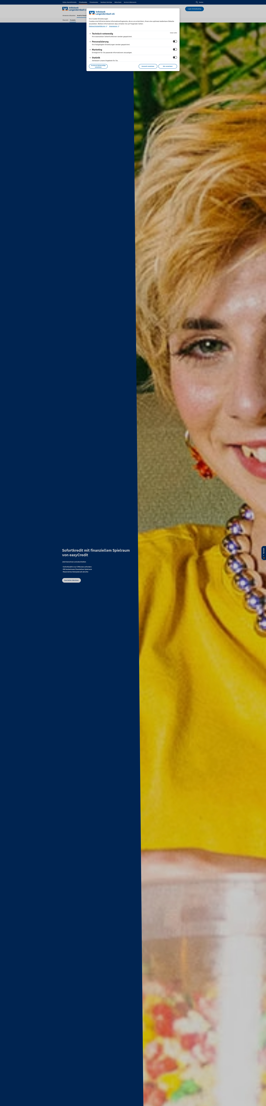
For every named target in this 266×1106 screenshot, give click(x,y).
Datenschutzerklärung (97, 26)
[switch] (175, 41)
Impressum (113, 26)
